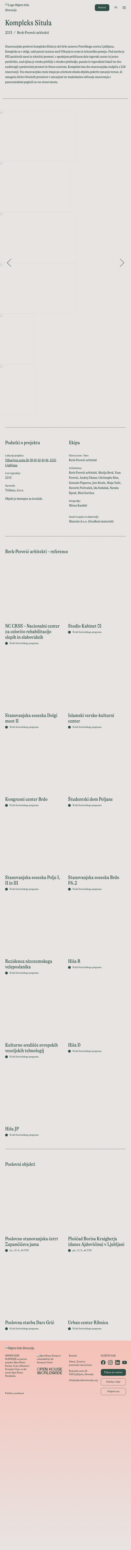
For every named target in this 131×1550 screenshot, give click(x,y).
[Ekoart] (65, 1474)
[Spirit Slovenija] (65, 1436)
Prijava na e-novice (113, 1372)
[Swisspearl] (65, 1497)
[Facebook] (103, 1362)
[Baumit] (65, 1489)
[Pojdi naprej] (122, 263)
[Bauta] (65, 1520)
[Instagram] (110, 1362)
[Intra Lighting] (65, 1444)
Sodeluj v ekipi (113, 1381)
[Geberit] (65, 1512)
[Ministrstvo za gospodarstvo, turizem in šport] (65, 1428)
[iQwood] (65, 1482)
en (115, 7)
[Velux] (65, 1451)
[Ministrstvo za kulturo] (65, 1421)
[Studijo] (65, 1535)
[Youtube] (124, 1362)
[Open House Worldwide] (65, 1413)
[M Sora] (65, 1459)
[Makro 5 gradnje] (65, 1505)
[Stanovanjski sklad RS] (65, 1466)
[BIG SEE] (65, 1543)
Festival (102, 7)
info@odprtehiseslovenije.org (83, 1380)
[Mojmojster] (65, 1527)
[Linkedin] (117, 1362)
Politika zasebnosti (14, 1393)
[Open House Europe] (65, 1405)
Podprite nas (113, 1391)
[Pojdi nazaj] (9, 263)
